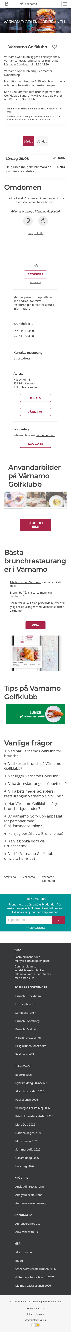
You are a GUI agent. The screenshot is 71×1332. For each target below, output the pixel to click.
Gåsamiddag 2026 (27, 1158)
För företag (35, 282)
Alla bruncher (24, 1252)
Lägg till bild (35, 233)
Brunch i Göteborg (27, 1021)
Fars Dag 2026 (24, 1166)
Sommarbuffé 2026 (27, 1149)
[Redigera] (54, 158)
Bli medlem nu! (45, 435)
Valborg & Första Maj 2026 (32, 1108)
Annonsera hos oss (27, 1224)
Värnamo (36, 412)
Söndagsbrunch (25, 1013)
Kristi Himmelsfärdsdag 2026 (34, 1116)
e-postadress (22, 358)
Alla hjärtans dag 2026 (29, 1091)
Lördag (28, 141)
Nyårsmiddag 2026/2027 (31, 1083)
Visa (35, 625)
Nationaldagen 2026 (28, 1133)
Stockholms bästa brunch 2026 (35, 1269)
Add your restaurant (28, 1195)
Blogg (19, 1261)
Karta (35, 398)
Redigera (35, 274)
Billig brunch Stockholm (30, 1046)
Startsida (10, 877)
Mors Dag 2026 (25, 1124)
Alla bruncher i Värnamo (25, 582)
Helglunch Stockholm (29, 1038)
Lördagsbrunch (25, 1004)
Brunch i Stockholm (28, 996)
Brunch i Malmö (25, 1029)
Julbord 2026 (23, 1075)
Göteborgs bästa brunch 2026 (34, 1277)
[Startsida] (6, 4)
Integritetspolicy (37, 927)
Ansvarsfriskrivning (35, 1319)
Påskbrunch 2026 (26, 1100)
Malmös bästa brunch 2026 (33, 1285)
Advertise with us (26, 1232)
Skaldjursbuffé (24, 1054)
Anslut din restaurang (29, 1186)
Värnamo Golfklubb (48, 879)
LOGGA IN (35, 443)
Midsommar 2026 (26, 1141)
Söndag (42, 141)
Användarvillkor (35, 1308)
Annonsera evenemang (30, 1203)
